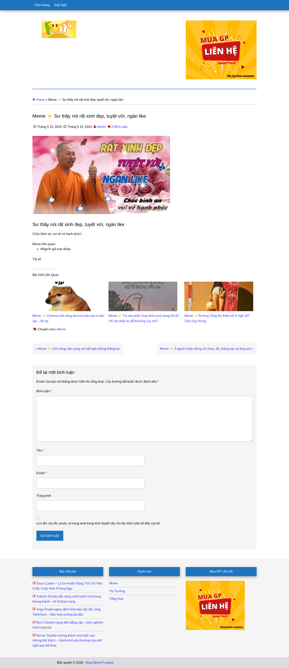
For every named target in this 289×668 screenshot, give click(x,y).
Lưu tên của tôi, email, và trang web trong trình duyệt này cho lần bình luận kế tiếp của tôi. (98, 523)
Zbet (118, 662)
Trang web (43, 495)
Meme (61, 329)
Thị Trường (117, 591)
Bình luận (44, 391)
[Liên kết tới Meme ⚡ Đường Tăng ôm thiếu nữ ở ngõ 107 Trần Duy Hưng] (218, 284)
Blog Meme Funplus (59, 29)
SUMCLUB (182, 662)
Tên (40, 450)
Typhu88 (197, 662)
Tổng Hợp (116, 598)
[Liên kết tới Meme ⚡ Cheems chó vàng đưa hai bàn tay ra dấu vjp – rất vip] (66, 284)
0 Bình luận (120, 126)
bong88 (227, 662)
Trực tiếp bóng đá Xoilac (139, 662)
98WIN (216, 662)
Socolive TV (165, 662)
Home (40, 99)
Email (41, 473)
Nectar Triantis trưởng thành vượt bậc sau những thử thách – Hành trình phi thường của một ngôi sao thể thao (67, 640)
